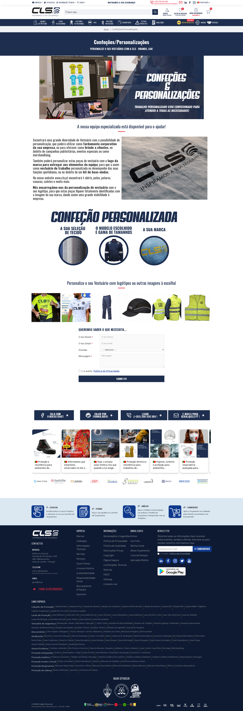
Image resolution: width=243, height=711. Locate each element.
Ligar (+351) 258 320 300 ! (145, 415)
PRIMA (76, 494)
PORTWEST (94, 494)
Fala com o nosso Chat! (55, 415)
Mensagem (84, 356)
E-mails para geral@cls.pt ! (190, 415)
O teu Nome (85, 337)
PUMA (184, 494)
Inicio (106, 29)
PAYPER (148, 494)
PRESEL (166, 494)
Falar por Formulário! (100, 415)
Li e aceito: (100, 371)
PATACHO (130, 494)
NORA (40, 494)
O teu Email (85, 343)
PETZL (202, 494)
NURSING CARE (58, 494)
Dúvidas (83, 349)
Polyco (112, 494)
